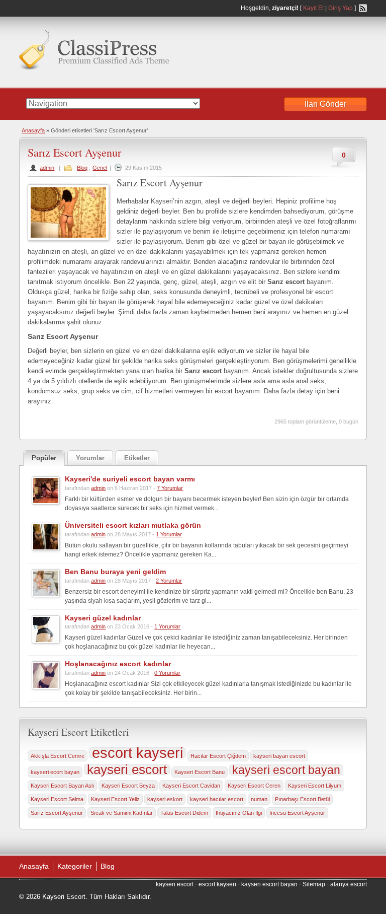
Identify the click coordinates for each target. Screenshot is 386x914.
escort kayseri (137, 752)
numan (259, 799)
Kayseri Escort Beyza (128, 786)
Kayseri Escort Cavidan (191, 786)
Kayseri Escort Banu (199, 772)
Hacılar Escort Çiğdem (218, 756)
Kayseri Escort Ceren (254, 786)
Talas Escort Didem (184, 813)
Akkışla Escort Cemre (57, 756)
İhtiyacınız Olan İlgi (239, 813)
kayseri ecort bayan (55, 772)
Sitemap (314, 884)
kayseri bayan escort (279, 756)
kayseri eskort (164, 799)
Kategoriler (74, 866)
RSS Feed (363, 8)
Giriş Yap (340, 8)
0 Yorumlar (167, 673)
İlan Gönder (325, 104)
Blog (82, 168)
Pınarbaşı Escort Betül (302, 799)
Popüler (44, 458)
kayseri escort (127, 769)
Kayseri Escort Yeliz (115, 799)
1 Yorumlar (169, 534)
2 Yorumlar (169, 581)
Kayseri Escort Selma (57, 799)
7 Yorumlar (170, 488)
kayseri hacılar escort (216, 799)
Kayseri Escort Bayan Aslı (62, 786)
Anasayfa (33, 130)
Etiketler (137, 458)
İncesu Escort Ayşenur (297, 813)
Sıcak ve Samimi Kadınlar (121, 813)
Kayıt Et (313, 8)
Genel (99, 168)
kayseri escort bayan (286, 770)
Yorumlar (90, 458)
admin (47, 168)
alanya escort (348, 884)
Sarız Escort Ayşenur (74, 152)
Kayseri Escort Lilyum (314, 786)
